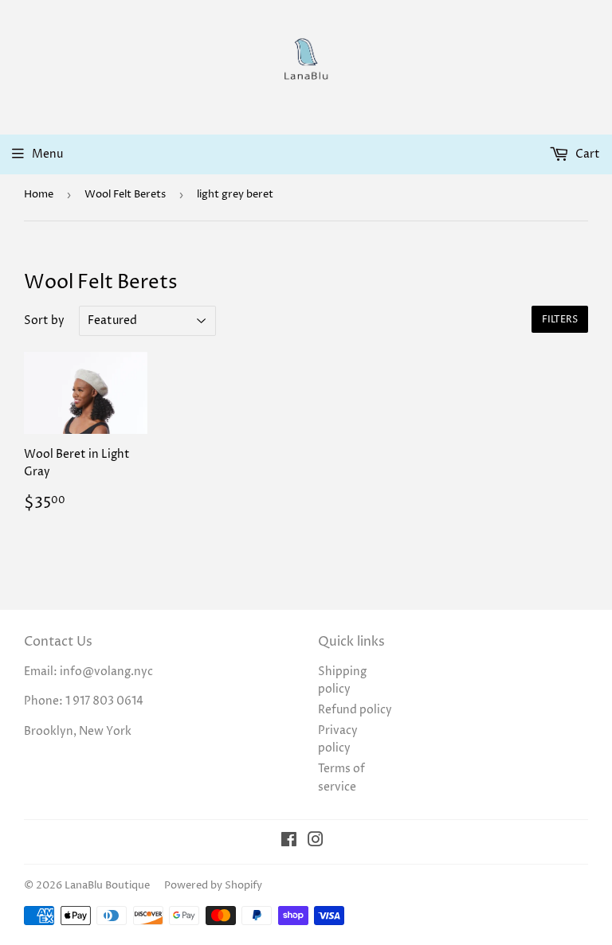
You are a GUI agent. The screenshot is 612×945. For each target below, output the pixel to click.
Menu (47, 154)
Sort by (44, 320)
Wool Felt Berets (125, 194)
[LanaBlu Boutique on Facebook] (288, 841)
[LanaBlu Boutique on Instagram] (316, 841)
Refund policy (355, 709)
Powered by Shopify (213, 885)
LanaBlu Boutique (107, 885)
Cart (586, 154)
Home (38, 194)
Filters (560, 319)
